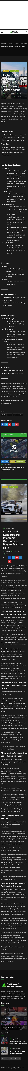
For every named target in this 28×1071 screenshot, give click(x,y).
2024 (3, 415)
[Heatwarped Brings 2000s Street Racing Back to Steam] (4, 1041)
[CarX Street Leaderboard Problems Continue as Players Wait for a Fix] (4, 1051)
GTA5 (15, 415)
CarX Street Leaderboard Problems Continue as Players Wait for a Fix (17, 1053)
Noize (21, 93)
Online (20, 415)
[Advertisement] (14, 15)
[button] (22, 434)
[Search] (26, 32)
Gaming (9, 415)
